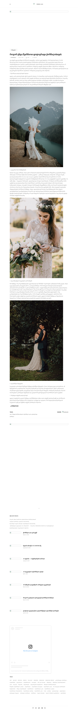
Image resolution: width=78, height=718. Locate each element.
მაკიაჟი (15, 684)
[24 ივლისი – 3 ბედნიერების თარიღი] (15, 563)
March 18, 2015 (26, 586)
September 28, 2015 (27, 547)
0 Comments (35, 57)
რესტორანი (12, 688)
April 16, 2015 (25, 612)
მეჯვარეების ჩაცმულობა (37, 684)
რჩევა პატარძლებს (21, 688)
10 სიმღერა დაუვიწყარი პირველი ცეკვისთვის (37, 584)
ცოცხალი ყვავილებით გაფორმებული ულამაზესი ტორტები (41, 610)
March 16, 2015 (26, 599)
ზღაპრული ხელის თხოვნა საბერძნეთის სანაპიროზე (22, 523)
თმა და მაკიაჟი (41, 682)
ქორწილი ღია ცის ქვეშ (30, 532)
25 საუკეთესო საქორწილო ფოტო (33, 571)
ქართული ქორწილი (25, 693)
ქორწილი (12, 416)
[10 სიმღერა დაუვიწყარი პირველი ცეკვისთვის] (15, 589)
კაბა (11, 414)
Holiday (30, 680)
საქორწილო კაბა (27, 414)
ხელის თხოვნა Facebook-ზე (32, 545)
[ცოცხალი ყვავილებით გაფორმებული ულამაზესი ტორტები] (15, 615)
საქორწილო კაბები (49, 688)
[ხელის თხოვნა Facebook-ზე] (15, 550)
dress (25, 680)
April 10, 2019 (20, 57)
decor (15, 680)
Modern (36, 680)
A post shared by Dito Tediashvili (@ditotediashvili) (23, 671)
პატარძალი (28, 686)
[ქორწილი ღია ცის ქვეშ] (15, 537)
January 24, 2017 (26, 560)
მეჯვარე (20, 684)
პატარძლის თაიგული (37, 686)
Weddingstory (13, 57)
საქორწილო (31, 688)
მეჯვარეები (26, 684)
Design (20, 680)
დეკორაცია (19, 682)
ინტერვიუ (49, 682)
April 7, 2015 (25, 573)
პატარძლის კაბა (48, 686)
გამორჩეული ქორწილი (61, 680)
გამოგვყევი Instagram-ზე (40, 511)
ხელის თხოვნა (41, 693)
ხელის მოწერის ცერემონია (52, 693)
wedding (41, 680)
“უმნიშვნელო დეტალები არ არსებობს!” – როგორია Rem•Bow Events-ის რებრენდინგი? (32, 525)
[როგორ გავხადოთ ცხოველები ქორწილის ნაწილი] (15, 602)
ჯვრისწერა (63, 693)
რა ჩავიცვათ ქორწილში (59, 686)
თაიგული (34, 682)
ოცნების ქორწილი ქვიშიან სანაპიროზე (19, 521)
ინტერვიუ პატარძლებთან (59, 682)
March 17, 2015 (26, 534)
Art (11, 680)
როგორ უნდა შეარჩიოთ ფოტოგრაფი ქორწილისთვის (23, 519)
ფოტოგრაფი (34, 414)
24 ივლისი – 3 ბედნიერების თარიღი (34, 558)
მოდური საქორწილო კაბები (17, 686)
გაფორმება (12, 682)
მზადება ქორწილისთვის (50, 684)
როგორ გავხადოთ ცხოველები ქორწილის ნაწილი (38, 597)
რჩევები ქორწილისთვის (17, 414)
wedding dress (50, 680)
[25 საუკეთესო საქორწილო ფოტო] (15, 576)
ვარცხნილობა (27, 682)
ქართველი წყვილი (14, 693)
